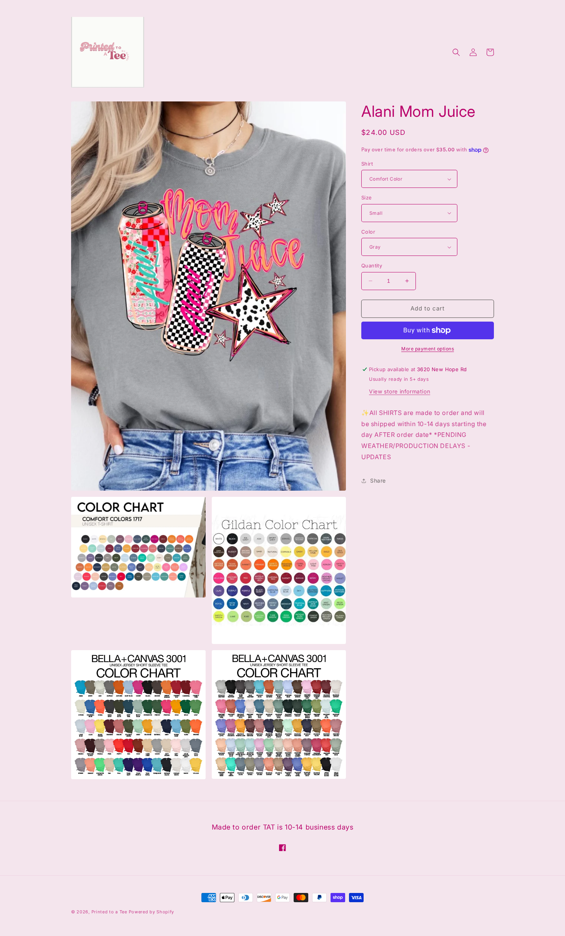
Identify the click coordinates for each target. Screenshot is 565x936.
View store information (399, 391)
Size (366, 197)
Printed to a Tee (109, 911)
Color (368, 232)
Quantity (371, 265)
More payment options (427, 349)
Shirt (367, 164)
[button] (456, 52)
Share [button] (378, 480)
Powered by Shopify (151, 911)
